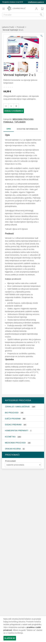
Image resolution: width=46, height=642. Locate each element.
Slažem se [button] (9, 638)
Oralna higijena (13, 449)
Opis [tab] (9, 129)
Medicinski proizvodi (15, 443)
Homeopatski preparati (17, 431)
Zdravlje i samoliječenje (17, 407)
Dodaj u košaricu (13, 111)
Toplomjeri (20, 122)
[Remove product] (16, 106)
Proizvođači (10, 461)
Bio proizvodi (12, 413)
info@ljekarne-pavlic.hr (36, 2)
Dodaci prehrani (13, 425)
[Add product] (6, 106)
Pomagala (8, 122)
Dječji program (13, 419)
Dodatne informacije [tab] (27, 129)
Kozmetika (10, 437)
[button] (41, 35)
